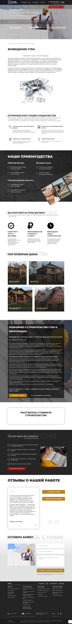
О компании (24, 2)
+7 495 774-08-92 (53, 2)
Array (9, 583)
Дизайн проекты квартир (57, 590)
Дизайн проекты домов (57, 588)
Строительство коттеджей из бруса (28, 598)
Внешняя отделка (11, 597)
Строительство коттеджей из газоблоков (28, 592)
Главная (9, 43)
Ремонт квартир (11, 590)
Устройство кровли (26, 604)
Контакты (42, 2)
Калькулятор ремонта (55, 6)
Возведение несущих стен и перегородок (28, 602)
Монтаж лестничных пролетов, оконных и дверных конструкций (27, 607)
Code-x (59, 616)
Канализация (40, 594)
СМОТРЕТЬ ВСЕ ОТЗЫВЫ (53, 499)
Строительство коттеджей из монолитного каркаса (28, 595)
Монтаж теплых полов (42, 592)
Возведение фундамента (28, 600)
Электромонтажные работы (43, 590)
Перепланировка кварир (57, 595)
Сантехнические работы (42, 596)
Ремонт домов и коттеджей (13, 588)
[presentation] (50, 521)
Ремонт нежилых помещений (11, 593)
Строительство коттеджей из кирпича (28, 589)
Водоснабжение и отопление (43, 588)
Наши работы (36, 2)
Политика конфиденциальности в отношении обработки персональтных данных (21, 616)
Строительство (14, 43)
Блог (30, 2)
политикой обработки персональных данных (44, 574)
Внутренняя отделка (12, 595)
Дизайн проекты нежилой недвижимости (57, 593)
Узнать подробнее (13, 282)
